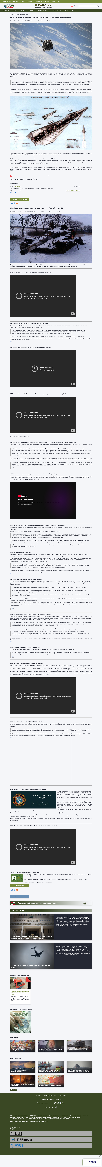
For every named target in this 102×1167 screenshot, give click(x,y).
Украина (30, 10)
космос (17, 179)
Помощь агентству (50, 1095)
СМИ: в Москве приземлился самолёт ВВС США (31, 966)
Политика (5, 1)
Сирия (14, 10)
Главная (12, 14)
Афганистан (6, 10)
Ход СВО (22, 10)
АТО (25, 879)
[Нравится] (10, 192)
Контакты (63, 1095)
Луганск (80, 879)
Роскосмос (29, 179)
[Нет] (15, 192)
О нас (38, 1095)
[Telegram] (14, 203)
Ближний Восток (42, 10)
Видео (58, 1)
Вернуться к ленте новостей (51, 1099)
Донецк (54, 879)
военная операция (33, 879)
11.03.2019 (16, 20)
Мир (73, 10)
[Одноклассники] (17, 203)
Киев (74, 879)
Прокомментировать (73, 190)
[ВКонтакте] (12, 203)
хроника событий (47, 882)
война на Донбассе (45, 879)
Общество (29, 1)
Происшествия (38, 1)
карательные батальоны (64, 879)
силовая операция (29, 882)
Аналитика (46, 1)
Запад (66, 10)
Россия (36, 179)
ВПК (12, 179)
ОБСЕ (85, 879)
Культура (53, 1)
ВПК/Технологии (13, 1)
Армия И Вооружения (22, 14)
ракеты (22, 179)
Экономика (22, 1)
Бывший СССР (55, 10)
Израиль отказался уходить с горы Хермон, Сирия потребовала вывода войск (32, 937)
